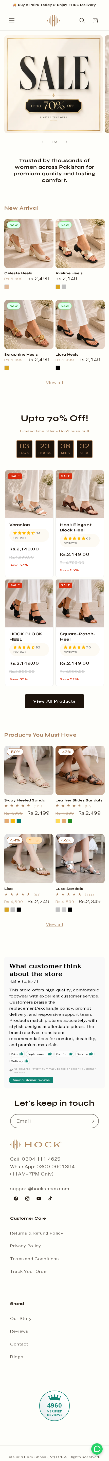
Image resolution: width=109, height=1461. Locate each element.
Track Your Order (29, 1271)
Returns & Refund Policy (36, 1233)
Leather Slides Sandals (79, 800)
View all (54, 382)
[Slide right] (66, 141)
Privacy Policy (25, 1245)
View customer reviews (31, 1080)
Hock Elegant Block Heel (76, 527)
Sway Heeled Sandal (25, 800)
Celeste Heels (18, 273)
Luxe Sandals (69, 889)
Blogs (16, 1356)
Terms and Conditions (34, 1258)
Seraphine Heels (21, 354)
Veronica (19, 524)
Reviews (19, 1331)
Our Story (20, 1318)
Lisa (8, 889)
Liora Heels (67, 354)
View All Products (54, 701)
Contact (19, 1344)
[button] (11, 20)
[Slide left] (42, 141)
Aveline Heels (69, 273)
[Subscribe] (91, 1121)
